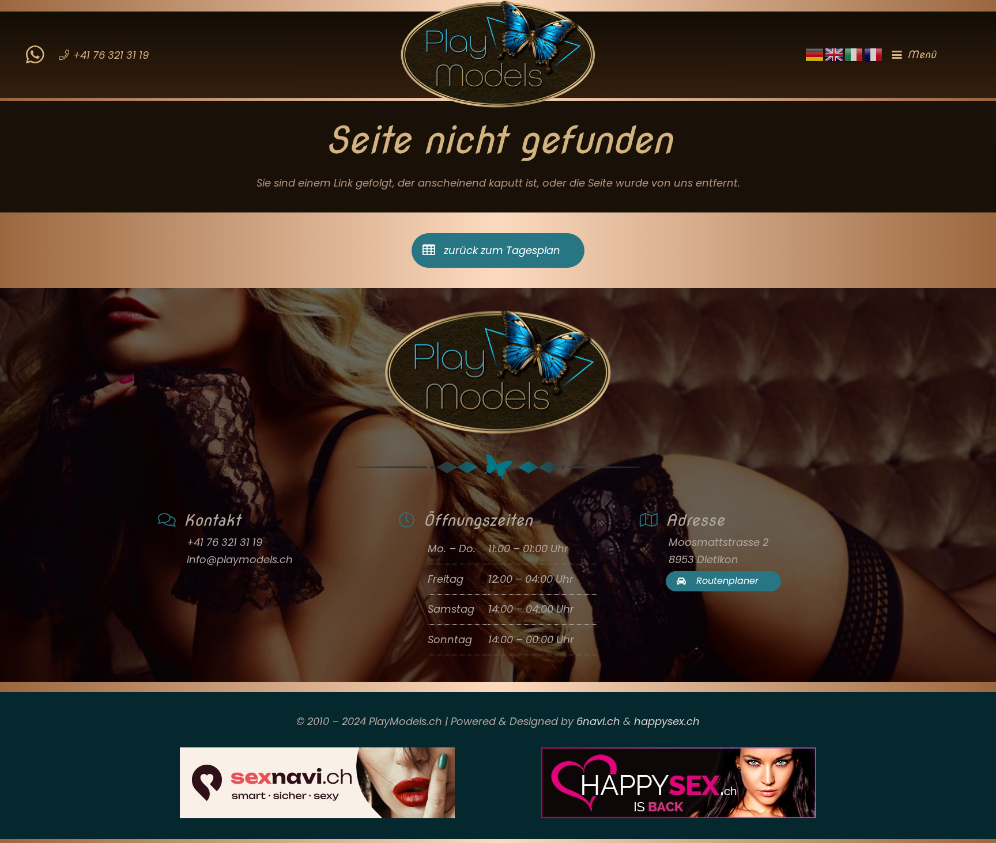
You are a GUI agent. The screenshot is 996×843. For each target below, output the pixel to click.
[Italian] (854, 54)
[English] (834, 54)
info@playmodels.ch (240, 559)
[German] (815, 54)
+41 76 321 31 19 (224, 542)
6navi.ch (598, 721)
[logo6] (498, 54)
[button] (931, 54)
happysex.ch (667, 721)
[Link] (35, 47)
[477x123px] (679, 782)
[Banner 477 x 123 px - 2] (317, 782)
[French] (874, 54)
